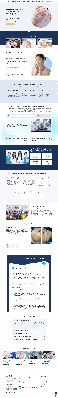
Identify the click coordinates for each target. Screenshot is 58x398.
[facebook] (6, 386)
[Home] (9, 375)
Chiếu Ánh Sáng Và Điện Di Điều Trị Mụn (46, 361)
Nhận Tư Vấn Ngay (10, 23)
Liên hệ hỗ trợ (43, 384)
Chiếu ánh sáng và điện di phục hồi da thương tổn (20, 361)
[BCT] (14, 389)
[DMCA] (8, 389)
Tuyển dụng (43, 386)
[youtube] (10, 386)
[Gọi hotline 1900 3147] (56, 393)
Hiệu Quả (33, 1)
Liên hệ (43, 1)
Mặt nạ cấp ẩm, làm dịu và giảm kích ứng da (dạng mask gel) (7, 361)
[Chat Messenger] (56, 396)
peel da (17, 67)
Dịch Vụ (23, 1)
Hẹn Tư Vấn (48, 1)
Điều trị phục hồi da (12, 9)
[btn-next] (28, 249)
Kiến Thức (38, 1)
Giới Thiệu (18, 1)
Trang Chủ (14, 1)
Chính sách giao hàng (44, 376)
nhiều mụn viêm (14, 96)
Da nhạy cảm (9, 69)
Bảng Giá (28, 1)
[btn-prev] (25, 249)
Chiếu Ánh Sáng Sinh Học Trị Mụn (33, 361)
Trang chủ (7, 9)
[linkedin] (8, 386)
